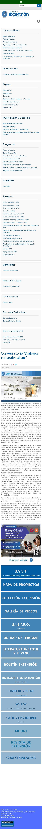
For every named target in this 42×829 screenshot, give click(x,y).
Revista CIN (6, 343)
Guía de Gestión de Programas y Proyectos (16, 99)
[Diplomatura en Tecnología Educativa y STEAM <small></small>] (21, 543)
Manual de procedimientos (11, 102)
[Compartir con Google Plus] (14, 365)
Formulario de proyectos (10, 105)
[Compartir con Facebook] (11, 365)
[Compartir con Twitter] (16, 365)
